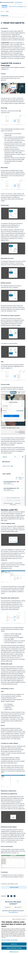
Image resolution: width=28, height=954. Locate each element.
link (7, 69)
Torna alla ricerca (13, 912)
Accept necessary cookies (14, 948)
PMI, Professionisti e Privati (7, 2)
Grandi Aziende (18, 2)
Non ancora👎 (18, 907)
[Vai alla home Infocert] (4, 6)
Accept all (14, 944)
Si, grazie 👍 (8, 907)
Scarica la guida (14, 887)
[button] (8, 896)
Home (2, 11)
